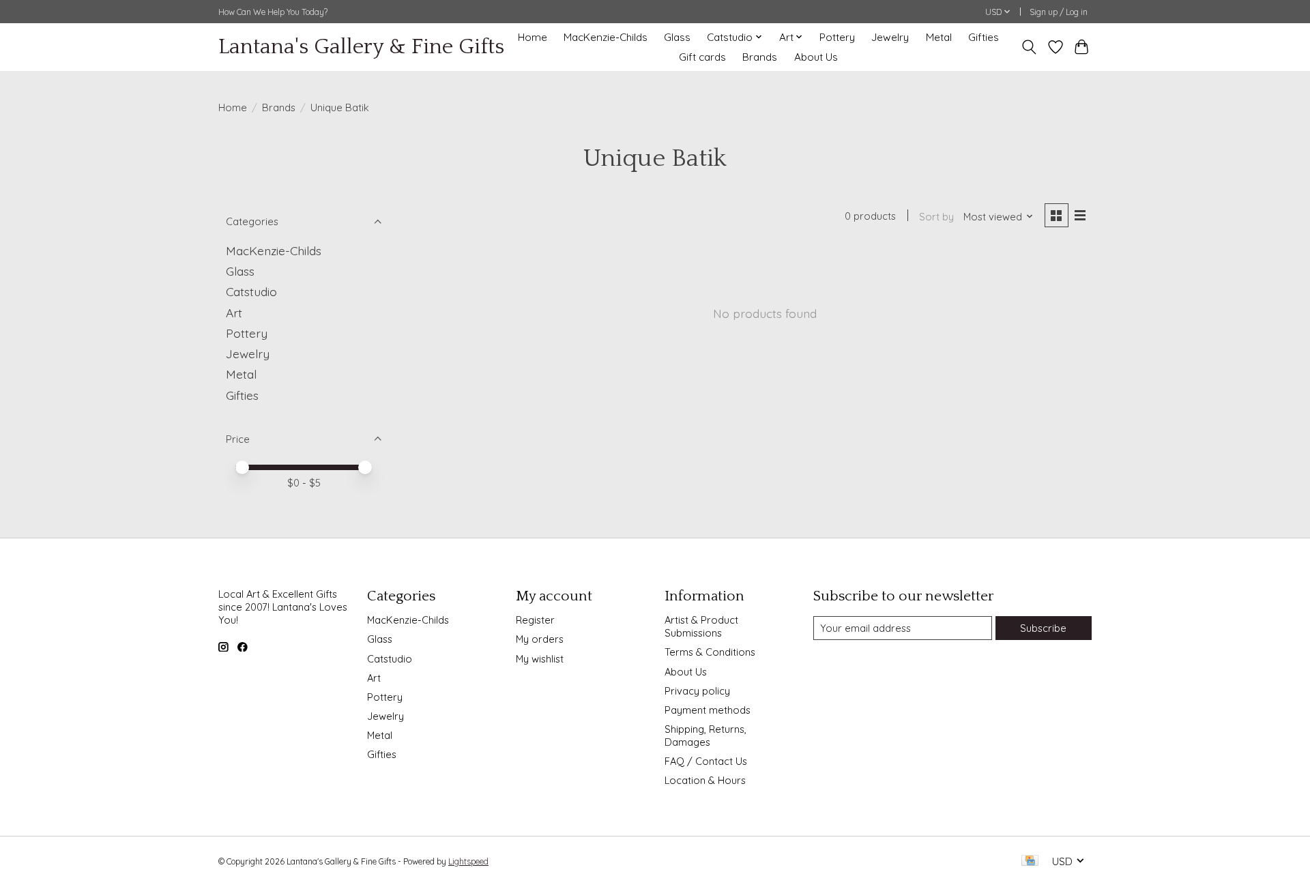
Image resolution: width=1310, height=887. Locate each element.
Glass (677, 37)
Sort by (936, 216)
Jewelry (890, 37)
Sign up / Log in (1059, 12)
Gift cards (702, 56)
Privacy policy (697, 690)
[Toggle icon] (1029, 47)
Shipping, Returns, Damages (705, 735)
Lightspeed (468, 861)
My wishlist (540, 658)
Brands (759, 56)
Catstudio (251, 291)
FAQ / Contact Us (706, 761)
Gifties (983, 37)
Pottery (837, 37)
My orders (540, 638)
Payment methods (708, 709)
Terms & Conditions (710, 651)
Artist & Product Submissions (701, 626)
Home (532, 37)
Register (535, 619)
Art (234, 312)
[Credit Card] (1029, 861)
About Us (816, 56)
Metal (939, 37)
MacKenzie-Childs (605, 37)
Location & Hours (705, 780)
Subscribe (1043, 628)
